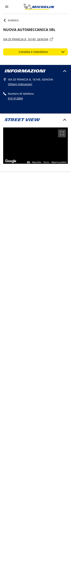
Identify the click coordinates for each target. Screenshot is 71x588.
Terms (46, 162)
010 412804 (15, 98)
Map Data (36, 162)
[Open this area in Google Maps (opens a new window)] (10, 161)
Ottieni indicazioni (20, 84)
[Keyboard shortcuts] (28, 162)
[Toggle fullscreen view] (62, 133)
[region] (35, 145)
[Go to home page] (39, 6)
